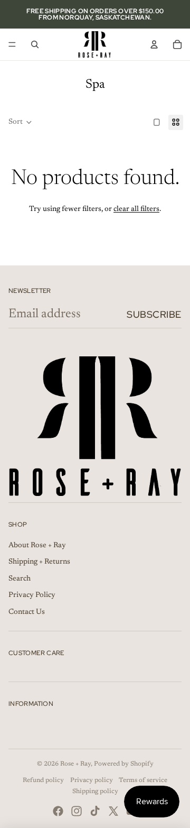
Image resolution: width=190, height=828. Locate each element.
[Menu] (12, 44)
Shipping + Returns (39, 562)
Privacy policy (91, 780)
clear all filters (136, 209)
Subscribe (154, 314)
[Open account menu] (154, 44)
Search (19, 579)
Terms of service (143, 780)
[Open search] (34, 44)
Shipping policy (95, 791)
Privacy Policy (31, 595)
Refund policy (43, 780)
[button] (20, 123)
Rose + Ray (75, 764)
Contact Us (26, 612)
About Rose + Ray (37, 545)
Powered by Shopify (124, 764)
